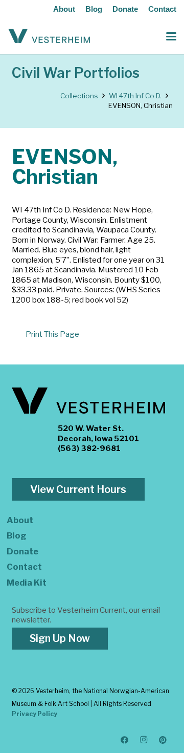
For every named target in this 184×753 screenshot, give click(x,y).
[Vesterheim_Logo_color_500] (49, 36)
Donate (125, 9)
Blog (93, 9)
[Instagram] (144, 740)
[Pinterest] (163, 740)
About (64, 9)
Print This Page (52, 334)
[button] (171, 36)
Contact (162, 9)
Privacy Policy (34, 714)
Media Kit (27, 582)
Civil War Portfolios (76, 72)
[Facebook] (124, 740)
